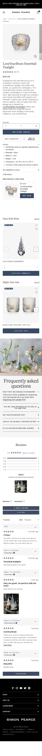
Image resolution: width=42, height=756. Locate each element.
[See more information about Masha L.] (35, 573)
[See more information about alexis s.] (35, 621)
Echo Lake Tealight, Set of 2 (17, 325)
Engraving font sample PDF (14, 400)
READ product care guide (13, 179)
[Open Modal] (4, 12)
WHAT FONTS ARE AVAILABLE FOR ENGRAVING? (19, 392)
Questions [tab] (19, 501)
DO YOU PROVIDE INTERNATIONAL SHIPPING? (18, 428)
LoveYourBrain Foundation (14, 107)
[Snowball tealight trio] (11, 190)
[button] (35, 56)
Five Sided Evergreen (13, 261)
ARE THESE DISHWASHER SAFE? (14, 415)
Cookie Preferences (17, 732)
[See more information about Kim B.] (35, 551)
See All (36, 219)
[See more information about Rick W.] (35, 653)
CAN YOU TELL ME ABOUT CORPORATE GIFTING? (20, 421)
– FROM (21, 273)
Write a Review (25, 508)
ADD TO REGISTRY (12, 139)
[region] (21, 486)
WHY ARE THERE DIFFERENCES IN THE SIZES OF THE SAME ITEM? (20, 407)
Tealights (11, 19)
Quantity (6, 122)
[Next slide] (36, 249)
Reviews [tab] (7, 501)
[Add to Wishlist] (36, 225)
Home (5, 19)
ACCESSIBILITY (21, 729)
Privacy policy (8, 729)
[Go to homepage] (21, 12)
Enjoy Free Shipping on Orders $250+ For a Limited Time (21, 4)
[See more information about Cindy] (35, 527)
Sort (21, 520)
